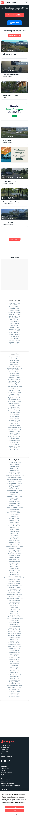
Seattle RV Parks (14, 435)
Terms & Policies (5, 752)
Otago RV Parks (14, 615)
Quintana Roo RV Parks (14, 630)
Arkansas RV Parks (14, 472)
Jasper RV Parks (14, 327)
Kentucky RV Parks (14, 541)
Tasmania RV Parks (14, 658)
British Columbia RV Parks (14, 483)
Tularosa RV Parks (14, 444)
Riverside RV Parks (14, 420)
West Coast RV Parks (14, 684)
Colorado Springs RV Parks (14, 368)
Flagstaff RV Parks (14, 377)
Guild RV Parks (15, 321)
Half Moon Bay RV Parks (14, 383)
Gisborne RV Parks (14, 518)
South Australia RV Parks (14, 643)
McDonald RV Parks (14, 333)
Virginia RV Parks (14, 672)
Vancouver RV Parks (14, 446)
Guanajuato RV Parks (14, 520)
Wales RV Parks (14, 678)
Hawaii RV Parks (14, 524)
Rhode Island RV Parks (14, 632)
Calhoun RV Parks (14, 308)
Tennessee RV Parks (14, 659)
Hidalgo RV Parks (14, 528)
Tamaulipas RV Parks (14, 652)
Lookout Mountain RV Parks (14, 331)
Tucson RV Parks (14, 442)
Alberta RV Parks (14, 468)
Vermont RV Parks (14, 669)
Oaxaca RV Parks (14, 606)
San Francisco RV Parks (14, 427)
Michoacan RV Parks (14, 557)
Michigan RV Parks (14, 555)
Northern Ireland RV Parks (14, 593)
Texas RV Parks (14, 661)
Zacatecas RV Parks (14, 697)
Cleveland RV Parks (14, 316)
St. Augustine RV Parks (14, 437)
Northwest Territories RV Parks (14, 598)
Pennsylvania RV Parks (14, 617)
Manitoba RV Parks (14, 548)
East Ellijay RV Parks (14, 318)
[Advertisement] (14, 718)
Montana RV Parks (14, 565)
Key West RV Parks (14, 390)
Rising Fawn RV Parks (14, 342)
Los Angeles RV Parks (14, 392)
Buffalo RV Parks (14, 364)
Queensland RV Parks (14, 626)
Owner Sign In (4, 781)
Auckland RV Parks (14, 474)
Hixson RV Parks (14, 325)
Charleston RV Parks (14, 310)
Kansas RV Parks (14, 539)
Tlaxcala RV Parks (14, 663)
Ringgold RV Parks (14, 340)
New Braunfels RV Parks (14, 399)
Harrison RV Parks (14, 323)
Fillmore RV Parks (14, 375)
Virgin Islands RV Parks (14, 674)
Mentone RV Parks (14, 334)
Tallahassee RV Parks (14, 440)
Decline (14, 810)
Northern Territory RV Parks (14, 594)
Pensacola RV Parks (14, 412)
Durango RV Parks (14, 373)
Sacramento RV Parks (14, 422)
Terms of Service (5, 745)
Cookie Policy (4, 749)
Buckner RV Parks (14, 362)
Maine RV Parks (14, 544)
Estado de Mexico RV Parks (14, 513)
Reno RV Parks (14, 418)
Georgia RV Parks (14, 516)
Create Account (5, 768)
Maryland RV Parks (14, 552)
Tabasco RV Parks (14, 650)
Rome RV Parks (14, 344)
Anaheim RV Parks (14, 359)
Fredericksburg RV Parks (14, 379)
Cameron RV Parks (14, 366)
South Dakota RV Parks (14, 646)
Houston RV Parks (14, 385)
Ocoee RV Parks (14, 336)
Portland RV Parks (14, 416)
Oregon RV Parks (14, 613)
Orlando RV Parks (14, 407)
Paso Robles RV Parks (14, 411)
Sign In (3, 770)
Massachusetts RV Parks (14, 554)
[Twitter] (6, 761)
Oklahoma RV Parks (14, 609)
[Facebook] (2, 761)
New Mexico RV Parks (14, 583)
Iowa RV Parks (14, 535)
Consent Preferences (7, 756)
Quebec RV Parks (14, 624)
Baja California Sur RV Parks (14, 479)
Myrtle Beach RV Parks (14, 398)
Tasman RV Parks (14, 656)
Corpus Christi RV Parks (14, 370)
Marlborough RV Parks (14, 550)
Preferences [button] (22, 802)
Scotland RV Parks (15, 637)
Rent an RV (15, 23)
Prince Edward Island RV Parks (14, 619)
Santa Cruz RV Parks (14, 431)
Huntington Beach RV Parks (14, 386)
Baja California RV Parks (14, 477)
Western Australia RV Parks (14, 685)
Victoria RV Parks (14, 671)
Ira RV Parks (14, 388)
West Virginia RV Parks (14, 687)
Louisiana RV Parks (14, 542)
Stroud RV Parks (14, 438)
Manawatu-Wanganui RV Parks (14, 546)
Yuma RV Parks (14, 450)
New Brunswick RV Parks (14, 576)
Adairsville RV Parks (14, 303)
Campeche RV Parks (14, 487)
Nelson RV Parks (14, 572)
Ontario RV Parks (14, 611)
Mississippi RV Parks (14, 561)
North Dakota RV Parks (14, 591)
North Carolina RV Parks (14, 589)
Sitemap (3, 754)
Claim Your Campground (7, 783)
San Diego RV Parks (14, 425)
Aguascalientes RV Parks (14, 463)
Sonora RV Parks (14, 641)
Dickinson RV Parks (14, 372)
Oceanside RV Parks (14, 405)
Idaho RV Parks (14, 529)
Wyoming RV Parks (14, 691)
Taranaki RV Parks (14, 654)
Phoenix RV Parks (14, 414)
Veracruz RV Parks (14, 667)
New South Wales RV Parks (14, 585)
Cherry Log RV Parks (14, 314)
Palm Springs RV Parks (14, 409)
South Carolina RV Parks (14, 645)
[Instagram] (9, 761)
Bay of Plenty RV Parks (14, 481)
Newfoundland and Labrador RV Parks (14, 578)
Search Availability (15, 15)
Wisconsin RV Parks (14, 689)
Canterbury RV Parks (14, 489)
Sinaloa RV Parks (14, 639)
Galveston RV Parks (14, 381)
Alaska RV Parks (14, 466)
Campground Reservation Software (10, 785)
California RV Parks (14, 485)
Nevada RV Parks (14, 574)
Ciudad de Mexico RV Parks (14, 496)
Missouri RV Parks (14, 563)
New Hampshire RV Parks (14, 580)
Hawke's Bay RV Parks (14, 526)
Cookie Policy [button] (13, 800)
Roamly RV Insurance (6, 773)
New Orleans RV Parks (14, 401)
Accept (14, 807)
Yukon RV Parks (14, 695)
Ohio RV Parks (14, 607)
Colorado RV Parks (14, 502)
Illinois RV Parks (14, 531)
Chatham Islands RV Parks (14, 490)
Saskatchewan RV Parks (14, 635)
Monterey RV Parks (14, 396)
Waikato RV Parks (14, 676)
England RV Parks (14, 511)
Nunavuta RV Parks (14, 604)
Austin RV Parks (14, 360)
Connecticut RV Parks (14, 503)
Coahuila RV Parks (14, 498)
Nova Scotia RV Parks (14, 600)
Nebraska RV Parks (14, 570)
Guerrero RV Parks (14, 522)
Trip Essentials (5, 775)
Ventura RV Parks (14, 448)
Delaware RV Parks (14, 505)
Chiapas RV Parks (14, 492)
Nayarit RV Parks (14, 568)
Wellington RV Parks (14, 682)
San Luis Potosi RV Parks (14, 633)
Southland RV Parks (14, 648)
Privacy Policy (5, 747)
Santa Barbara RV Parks (14, 429)
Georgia (16, 32)
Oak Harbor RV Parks (14, 403)
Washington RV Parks (14, 680)
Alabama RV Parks (14, 464)
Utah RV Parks (14, 665)
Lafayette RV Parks (14, 329)
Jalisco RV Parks (14, 537)
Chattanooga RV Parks (15, 312)
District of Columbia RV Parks (14, 507)
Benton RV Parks (14, 305)
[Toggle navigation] (26, 2)
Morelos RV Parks (14, 567)
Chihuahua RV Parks (14, 494)
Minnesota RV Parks (14, 559)
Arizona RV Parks (14, 470)
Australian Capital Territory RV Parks (14, 476)
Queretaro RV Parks (14, 628)
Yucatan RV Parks (14, 693)
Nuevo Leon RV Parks (14, 602)
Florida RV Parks (14, 515)
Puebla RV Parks (14, 620)
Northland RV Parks (14, 596)
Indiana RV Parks (14, 533)
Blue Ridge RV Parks (14, 307)
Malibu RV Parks (14, 394)
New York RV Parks (14, 587)
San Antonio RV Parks (14, 424)
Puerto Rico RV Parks (14, 622)
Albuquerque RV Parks (14, 357)
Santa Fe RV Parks (15, 433)
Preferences (14, 814)
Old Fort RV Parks (14, 338)
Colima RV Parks (14, 500)
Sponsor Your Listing (14, 35)
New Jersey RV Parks (14, 581)
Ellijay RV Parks (14, 320)
